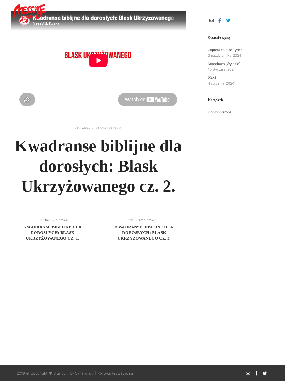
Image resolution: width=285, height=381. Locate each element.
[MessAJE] (29, 11)
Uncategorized (219, 112)
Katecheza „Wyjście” (224, 64)
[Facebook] (262, 11)
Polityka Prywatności (115, 373)
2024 (212, 78)
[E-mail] (253, 11)
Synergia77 (84, 373)
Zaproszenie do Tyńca (225, 50)
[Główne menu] (236, 11)
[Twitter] (270, 11)
